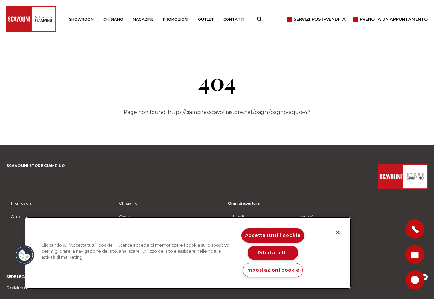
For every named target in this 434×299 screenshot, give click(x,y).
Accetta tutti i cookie (273, 235)
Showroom (81, 19)
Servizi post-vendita (320, 19)
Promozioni (175, 19)
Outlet (206, 19)
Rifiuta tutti (273, 252)
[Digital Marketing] (424, 277)
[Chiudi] (338, 233)
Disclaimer (16, 287)
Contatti (233, 19)
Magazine (143, 19)
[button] (24, 255)
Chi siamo (113, 19)
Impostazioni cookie (273, 270)
